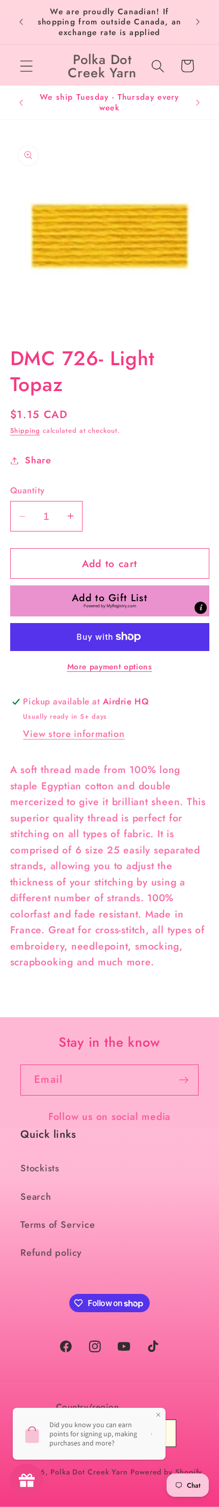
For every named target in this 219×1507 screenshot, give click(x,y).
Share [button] (38, 460)
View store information (73, 734)
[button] (26, 65)
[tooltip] (201, 608)
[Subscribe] (183, 1080)
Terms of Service (57, 1224)
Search (35, 1196)
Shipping (25, 430)
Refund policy (51, 1252)
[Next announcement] (198, 22)
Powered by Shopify (166, 1472)
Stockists (40, 1168)
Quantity (27, 490)
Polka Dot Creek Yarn (89, 1472)
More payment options (109, 666)
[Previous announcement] (21, 22)
